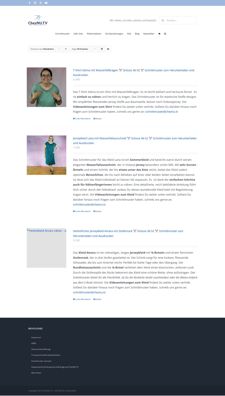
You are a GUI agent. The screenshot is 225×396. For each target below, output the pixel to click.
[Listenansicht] (108, 49)
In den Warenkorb (82, 118)
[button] (165, 33)
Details (98, 118)
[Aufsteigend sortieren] (66, 49)
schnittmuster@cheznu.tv (161, 111)
